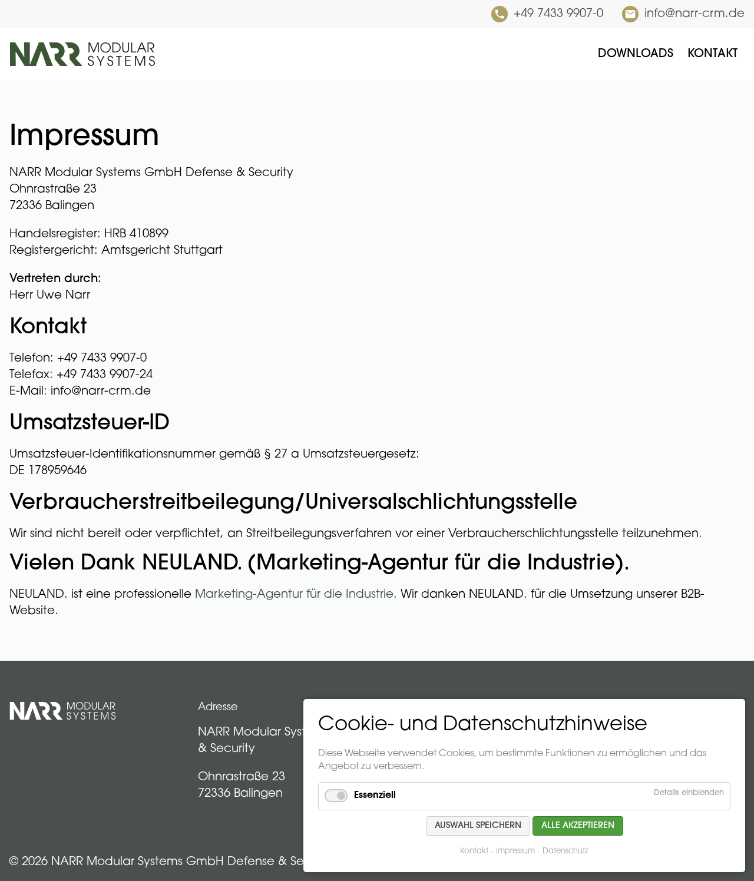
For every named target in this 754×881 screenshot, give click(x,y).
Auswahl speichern (478, 826)
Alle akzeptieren (577, 826)
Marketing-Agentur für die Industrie (294, 595)
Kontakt (474, 851)
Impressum (515, 851)
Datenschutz (565, 851)
